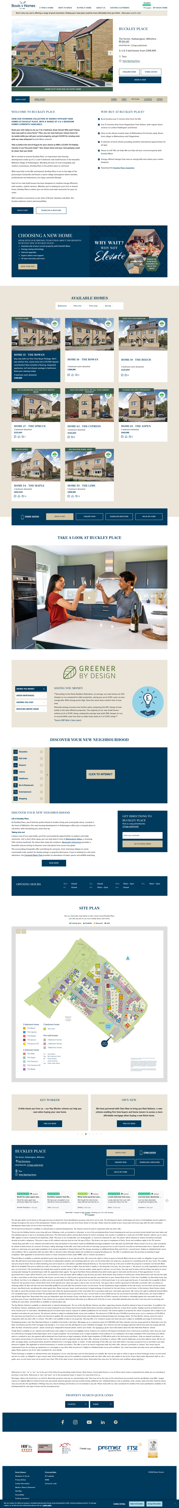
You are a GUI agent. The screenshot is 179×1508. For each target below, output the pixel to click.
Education (23, 752)
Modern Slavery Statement (25, 1487)
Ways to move (65, 8)
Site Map (18, 1491)
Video (124, 99)
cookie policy (47, 1505)
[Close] (175, 1503)
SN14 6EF (125, 41)
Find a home (47, 8)
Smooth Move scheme (41, 139)
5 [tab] (97, 1134)
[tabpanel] (128, 1112)
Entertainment (25, 792)
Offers (160, 99)
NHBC (47, 1480)
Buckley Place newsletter (124, 168)
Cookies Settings (119, 1504)
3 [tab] (89, 1134)
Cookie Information (22, 1484)
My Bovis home (160, 8)
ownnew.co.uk (101, 1328)
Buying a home (84, 8)
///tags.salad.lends (139, 45)
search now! (136, 13)
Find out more (50, 1124)
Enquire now (129, 72)
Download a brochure (51, 210)
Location (148, 99)
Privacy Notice (20, 1480)
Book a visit (140, 80)
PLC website (49, 1476)
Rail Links (23, 758)
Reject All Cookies (136, 1504)
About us (100, 8)
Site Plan (135, 99)
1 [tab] (82, 1134)
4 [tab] (93, 1134)
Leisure (22, 772)
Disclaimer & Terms (22, 1476)
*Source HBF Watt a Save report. (68, 720)
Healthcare (23, 778)
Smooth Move (107, 153)
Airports (22, 765)
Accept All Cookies (154, 1504)
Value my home (149, 516)
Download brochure (119, 516)
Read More (54, 863)
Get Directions (24, 1161)
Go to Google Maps (142, 844)
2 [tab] (86, 1134)
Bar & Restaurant (26, 785)
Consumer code (51, 1484)
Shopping (23, 798)
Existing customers (119, 8)
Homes (114, 99)
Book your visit (28, 266)
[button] (18, 931)
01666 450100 (151, 72)
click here (140, 1359)
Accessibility (19, 1495)
